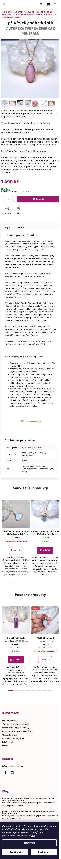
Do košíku (40, 199)
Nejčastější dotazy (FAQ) (13, 738)
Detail (14, 550)
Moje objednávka (10, 720)
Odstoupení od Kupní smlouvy (15, 727)
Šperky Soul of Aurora (32, 447)
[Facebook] (5, 772)
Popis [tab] (7, 227)
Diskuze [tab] (21, 227)
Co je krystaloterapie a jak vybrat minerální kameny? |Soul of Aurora (28, 812)
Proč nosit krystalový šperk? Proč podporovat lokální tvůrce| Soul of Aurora (28, 799)
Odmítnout (15, 852)
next (57, 516)
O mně (5, 745)
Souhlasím (43, 852)
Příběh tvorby (8, 742)
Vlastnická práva (9, 735)
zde (33, 835)
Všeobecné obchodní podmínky (16, 724)
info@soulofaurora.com (12, 766)
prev (3, 516)
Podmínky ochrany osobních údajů (17, 731)
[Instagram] (12, 772)
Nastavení (29, 842)
